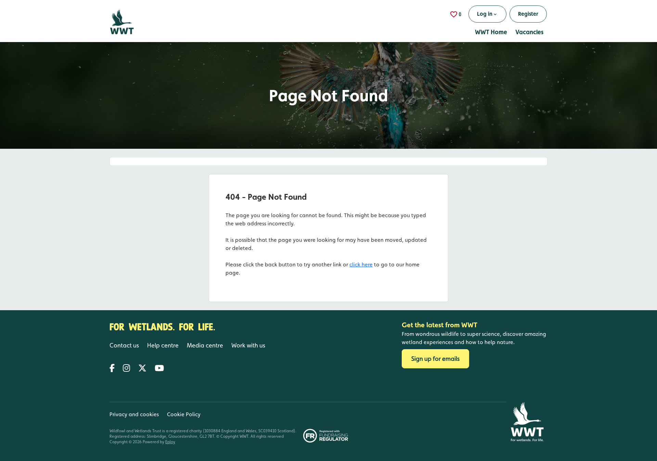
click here (361, 264)
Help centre (163, 345)
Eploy (170, 441)
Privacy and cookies (134, 414)
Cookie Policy (184, 414)
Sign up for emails (435, 358)
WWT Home (491, 32)
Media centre (205, 345)
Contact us (124, 345)
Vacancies (529, 32)
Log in (484, 14)
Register (528, 14)
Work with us (248, 345)
